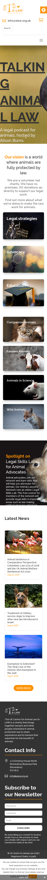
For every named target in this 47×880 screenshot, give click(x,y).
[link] (43, 10)
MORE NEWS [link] (23, 688)
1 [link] (21, 137)
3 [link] (25, 137)
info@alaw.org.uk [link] (19, 20)
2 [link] (23, 137)
